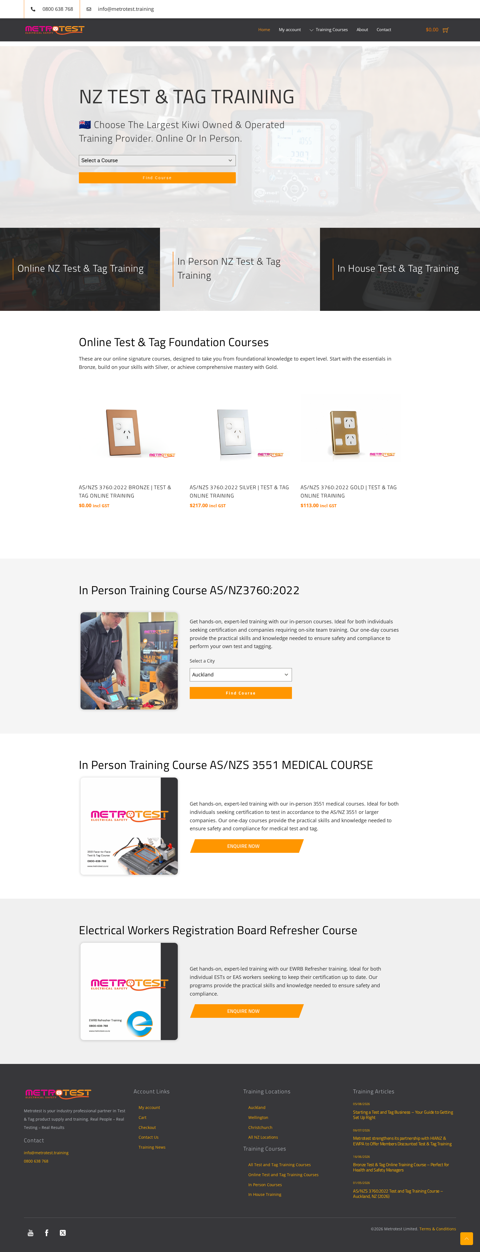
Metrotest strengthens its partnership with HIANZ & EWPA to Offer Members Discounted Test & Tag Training (402, 1141)
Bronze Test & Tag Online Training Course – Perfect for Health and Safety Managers (401, 1167)
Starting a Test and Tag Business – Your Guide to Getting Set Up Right (403, 1115)
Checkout (147, 1127)
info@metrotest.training (46, 1152)
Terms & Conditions (437, 1228)
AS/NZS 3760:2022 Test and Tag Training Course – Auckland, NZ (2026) (398, 1193)
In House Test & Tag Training (398, 268)
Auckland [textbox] (203, 674)
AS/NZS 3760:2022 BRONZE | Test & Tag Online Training (125, 491)
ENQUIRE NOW (243, 846)
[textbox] (152, 160)
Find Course (157, 178)
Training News (152, 1147)
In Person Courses (265, 1184)
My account (290, 29)
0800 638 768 (36, 1161)
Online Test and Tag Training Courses (283, 1174)
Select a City (202, 661)
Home (264, 29)
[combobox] (157, 160)
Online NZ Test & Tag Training (81, 268)
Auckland (257, 1107)
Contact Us (149, 1137)
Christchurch (260, 1127)
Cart (142, 1117)
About (362, 29)
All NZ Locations (263, 1137)
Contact (384, 29)
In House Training (264, 1194)
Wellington (258, 1117)
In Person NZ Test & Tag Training (229, 268)
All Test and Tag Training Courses (279, 1164)
